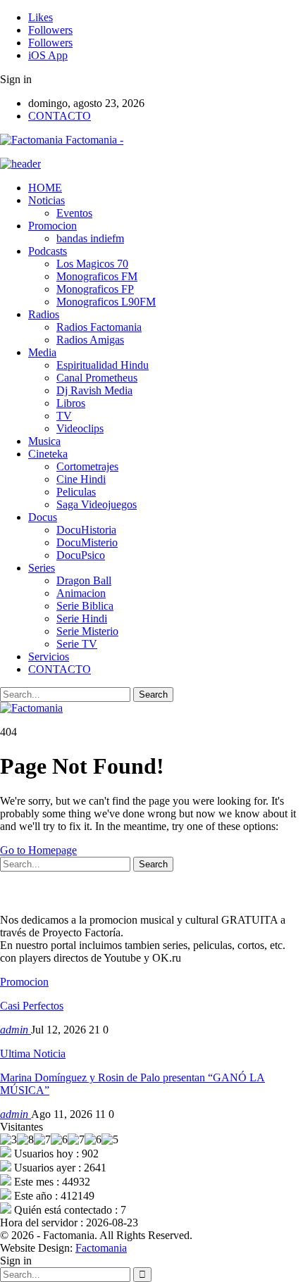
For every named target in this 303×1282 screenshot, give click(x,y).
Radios (43, 314)
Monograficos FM (96, 276)
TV (64, 416)
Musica (44, 441)
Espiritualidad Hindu (102, 365)
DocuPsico (80, 555)
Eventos (74, 213)
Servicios (48, 656)
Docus (42, 517)
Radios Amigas (90, 340)
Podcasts (47, 251)
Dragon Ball (83, 580)
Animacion (81, 593)
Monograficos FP (95, 289)
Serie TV (76, 644)
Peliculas (76, 492)
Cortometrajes (87, 466)
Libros (70, 403)
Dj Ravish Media (94, 390)
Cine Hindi (81, 479)
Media (42, 352)
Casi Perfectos (31, 1006)
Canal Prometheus (96, 378)
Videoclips (80, 428)
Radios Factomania (99, 327)
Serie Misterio (87, 631)
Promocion (52, 226)
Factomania (101, 1248)
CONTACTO (59, 116)
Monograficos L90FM (106, 302)
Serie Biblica (84, 606)
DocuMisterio (87, 542)
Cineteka (48, 454)
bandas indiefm (90, 238)
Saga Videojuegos (96, 504)
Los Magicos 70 (92, 264)
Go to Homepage (38, 850)
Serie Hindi (81, 618)
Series (41, 568)
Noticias (46, 200)
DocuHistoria (86, 530)
